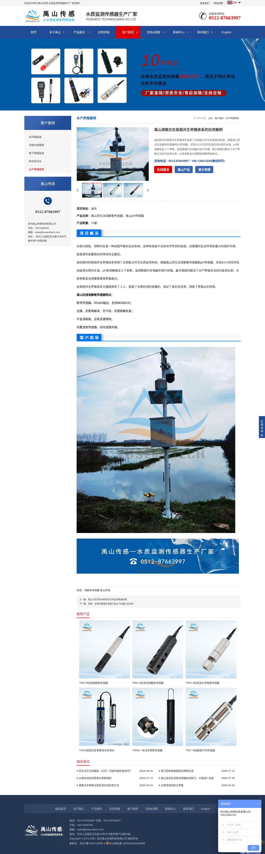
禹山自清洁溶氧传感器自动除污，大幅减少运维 (198, 778)
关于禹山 (55, 32)
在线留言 (163, 169)
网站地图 (218, 3)
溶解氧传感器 (91, 590)
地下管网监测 (36, 153)
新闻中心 (178, 32)
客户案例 (128, 32)
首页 (33, 32)
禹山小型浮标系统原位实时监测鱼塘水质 (107, 599)
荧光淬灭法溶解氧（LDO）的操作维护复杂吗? (116, 770)
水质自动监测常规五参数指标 (116, 778)
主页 (210, 118)
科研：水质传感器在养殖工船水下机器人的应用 (110, 603)
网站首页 (60, 808)
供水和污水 (35, 161)
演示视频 (204, 169)
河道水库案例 (36, 145)
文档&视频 (153, 32)
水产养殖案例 (36, 169)
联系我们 (204, 3)
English (226, 32)
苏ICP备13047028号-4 (92, 843)
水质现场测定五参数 (198, 785)
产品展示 (79, 32)
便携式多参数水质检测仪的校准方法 (116, 785)
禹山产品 (184, 169)
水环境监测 (35, 137)
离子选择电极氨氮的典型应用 (198, 770)
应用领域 (103, 32)
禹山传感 (105, 590)
